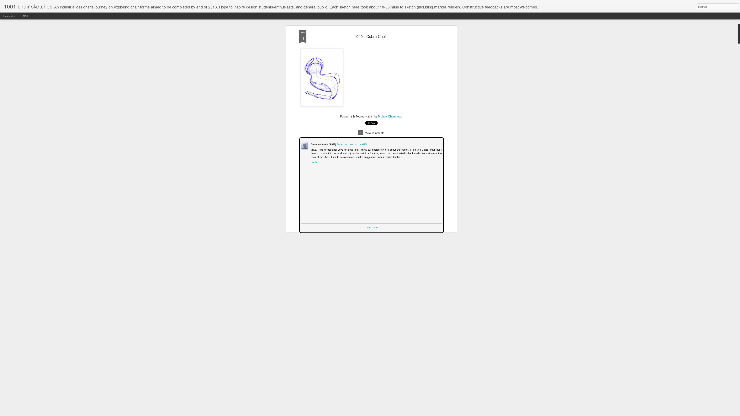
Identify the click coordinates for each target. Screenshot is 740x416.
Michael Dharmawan (390, 116)
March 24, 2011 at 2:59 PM (352, 144)
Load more (372, 227)
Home (24, 16)
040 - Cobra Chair (371, 36)
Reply (313, 162)
